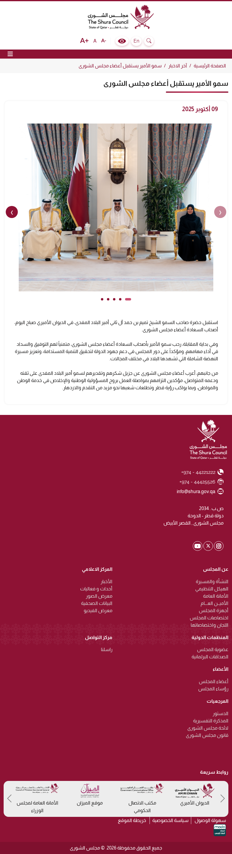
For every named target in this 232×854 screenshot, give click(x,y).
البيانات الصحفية (96, 603)
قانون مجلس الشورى (207, 735)
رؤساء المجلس (213, 688)
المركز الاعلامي (97, 569)
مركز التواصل (98, 637)
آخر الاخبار (177, 65)
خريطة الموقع (132, 820)
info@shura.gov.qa (196, 491)
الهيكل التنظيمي (211, 588)
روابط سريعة (214, 772)
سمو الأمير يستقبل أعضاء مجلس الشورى (120, 65)
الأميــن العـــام (214, 603)
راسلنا (106, 649)
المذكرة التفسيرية (210, 720)
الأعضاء (220, 669)
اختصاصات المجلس (209, 617)
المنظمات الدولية (210, 637)
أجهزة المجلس (213, 610)
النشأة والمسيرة (212, 581)
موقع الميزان (90, 802)
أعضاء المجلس (213, 681)
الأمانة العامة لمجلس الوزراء (37, 806)
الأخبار (106, 581)
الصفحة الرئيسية (210, 65)
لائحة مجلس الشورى (207, 727)
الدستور (220, 713)
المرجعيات (217, 701)
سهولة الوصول (210, 820)
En (136, 41)
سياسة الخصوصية (170, 820)
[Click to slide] (128, 299)
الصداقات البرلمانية (210, 656)
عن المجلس (215, 569)
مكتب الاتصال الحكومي (142, 806)
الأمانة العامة (215, 596)
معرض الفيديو (98, 610)
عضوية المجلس (212, 649)
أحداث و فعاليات (96, 588)
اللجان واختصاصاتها (209, 625)
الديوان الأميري (194, 802)
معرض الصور (99, 596)
